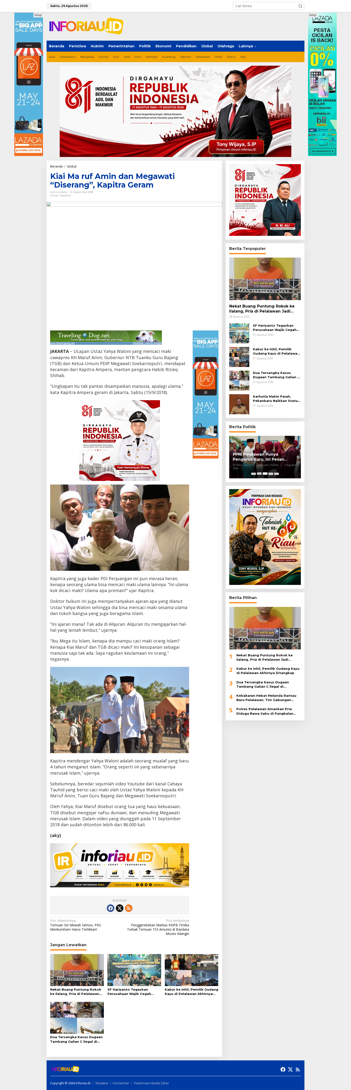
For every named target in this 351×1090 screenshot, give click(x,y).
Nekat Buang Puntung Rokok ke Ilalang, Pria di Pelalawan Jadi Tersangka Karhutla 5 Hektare (75, 991)
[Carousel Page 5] (276, 473)
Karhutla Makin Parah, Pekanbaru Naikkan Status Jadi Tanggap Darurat (276, 398)
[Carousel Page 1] (253, 473)
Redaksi (102, 1083)
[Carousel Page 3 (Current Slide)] (265, 473)
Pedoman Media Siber (151, 1083)
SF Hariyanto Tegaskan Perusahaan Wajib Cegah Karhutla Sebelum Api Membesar (129, 991)
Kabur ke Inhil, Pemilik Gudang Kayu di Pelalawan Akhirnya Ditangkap (191, 991)
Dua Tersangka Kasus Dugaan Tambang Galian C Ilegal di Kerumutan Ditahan (76, 1039)
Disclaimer (121, 1083)
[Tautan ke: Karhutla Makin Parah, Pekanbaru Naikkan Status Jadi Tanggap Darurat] (239, 403)
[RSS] (129, 908)
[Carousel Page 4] (270, 473)
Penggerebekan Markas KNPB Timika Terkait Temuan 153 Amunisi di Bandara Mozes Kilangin (158, 927)
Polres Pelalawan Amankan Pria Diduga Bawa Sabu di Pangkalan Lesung (264, 711)
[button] (300, 6)
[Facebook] (110, 908)
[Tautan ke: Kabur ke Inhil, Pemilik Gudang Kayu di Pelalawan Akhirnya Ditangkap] (239, 356)
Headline (65, 195)
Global (54, 195)
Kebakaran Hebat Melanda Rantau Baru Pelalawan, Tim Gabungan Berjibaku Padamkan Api (266, 698)
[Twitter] (119, 908)
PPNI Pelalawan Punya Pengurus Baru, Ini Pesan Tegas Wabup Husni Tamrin (261, 457)
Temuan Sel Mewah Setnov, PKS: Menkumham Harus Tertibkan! (75, 924)
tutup (38, 15)
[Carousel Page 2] (259, 473)
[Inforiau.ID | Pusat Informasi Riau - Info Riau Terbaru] (88, 26)
